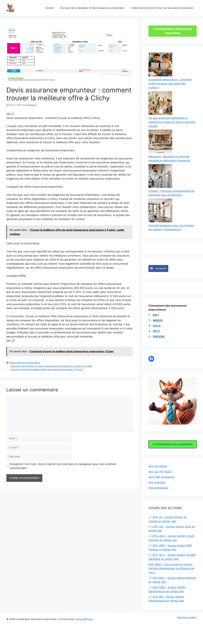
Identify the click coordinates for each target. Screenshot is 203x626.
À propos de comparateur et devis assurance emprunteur (92, 7)
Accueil (50, 7)
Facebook (161, 268)
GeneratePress (84, 619)
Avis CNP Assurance (161, 477)
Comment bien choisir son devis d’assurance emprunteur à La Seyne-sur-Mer (51, 366)
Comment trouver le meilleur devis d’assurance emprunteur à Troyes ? (47, 369)
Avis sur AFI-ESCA (160, 471)
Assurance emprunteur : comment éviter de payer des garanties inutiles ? (170, 83)
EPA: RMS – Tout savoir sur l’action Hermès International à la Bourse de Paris (171, 568)
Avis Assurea (156, 482)
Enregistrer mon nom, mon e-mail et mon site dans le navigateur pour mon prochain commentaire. (63, 466)
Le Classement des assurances (173, 444)
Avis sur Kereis (157, 466)
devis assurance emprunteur (25, 362)
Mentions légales (187, 617)
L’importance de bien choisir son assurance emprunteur (162, 7)
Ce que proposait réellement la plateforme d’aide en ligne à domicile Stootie (171, 122)
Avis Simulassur (158, 487)
